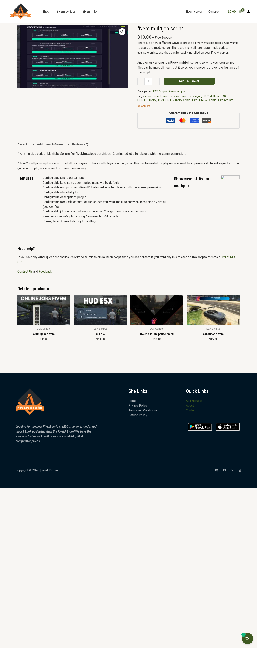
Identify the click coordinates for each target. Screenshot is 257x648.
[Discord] (216, 470)
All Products (194, 401)
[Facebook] (224, 470)
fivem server (194, 11)
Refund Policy (137, 415)
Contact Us (25, 271)
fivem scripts (66, 11)
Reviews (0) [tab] (80, 144)
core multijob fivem (157, 96)
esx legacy (196, 96)
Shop (45, 11)
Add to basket (189, 81)
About (190, 405)
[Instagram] (239, 470)
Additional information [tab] (53, 144)
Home (132, 401)
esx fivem (182, 96)
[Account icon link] (248, 11)
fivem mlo (90, 11)
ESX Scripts (160, 91)
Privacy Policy (137, 405)
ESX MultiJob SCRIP (204, 100)
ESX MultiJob (212, 96)
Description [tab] (25, 144)
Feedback (45, 271)
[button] (122, 31)
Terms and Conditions (142, 410)
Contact (213, 11)
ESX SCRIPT (225, 100)
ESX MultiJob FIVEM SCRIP (174, 100)
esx (173, 96)
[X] (232, 470)
